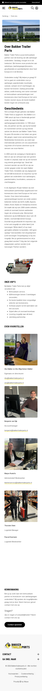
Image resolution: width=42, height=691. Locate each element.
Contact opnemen (15, 625)
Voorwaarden (13, 674)
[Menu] (4, 8)
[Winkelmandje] (39, 7)
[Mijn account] (36, 8)
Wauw (26, 682)
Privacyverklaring (21, 677)
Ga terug (5, 16)
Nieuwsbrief (36, 2)
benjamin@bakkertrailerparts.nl (16, 430)
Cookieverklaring (27, 674)
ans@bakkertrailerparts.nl (14, 383)
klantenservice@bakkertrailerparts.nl (18, 483)
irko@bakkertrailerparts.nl (14, 378)
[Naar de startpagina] (15, 8)
